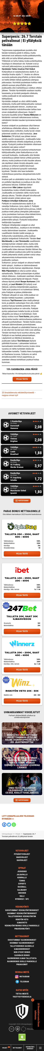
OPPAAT (22, 868)
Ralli (22, 896)
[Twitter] (9, 824)
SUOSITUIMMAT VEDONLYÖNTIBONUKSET (22, 910)
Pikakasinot (22, 964)
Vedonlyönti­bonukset (30, 1048)
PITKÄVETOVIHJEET (22, 854)
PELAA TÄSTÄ (22, 379)
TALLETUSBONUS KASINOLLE (22, 946)
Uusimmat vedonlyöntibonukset (22, 913)
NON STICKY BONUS (22, 952)
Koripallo (22, 877)
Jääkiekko (22, 871)
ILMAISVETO (22, 922)
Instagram (24, 976)
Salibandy (22, 890)
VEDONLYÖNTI (22, 906)
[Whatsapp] (14, 824)
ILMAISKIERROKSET (22, 949)
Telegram (24, 981)
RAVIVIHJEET (22, 860)
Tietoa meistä (22, 994)
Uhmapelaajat (7, 834)
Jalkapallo (22, 874)
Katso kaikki (23, 501)
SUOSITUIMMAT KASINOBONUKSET (22, 940)
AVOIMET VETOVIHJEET (22, 413)
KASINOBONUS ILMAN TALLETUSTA (22, 958)
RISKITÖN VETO (22, 919)
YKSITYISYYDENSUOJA (22, 997)
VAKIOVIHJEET (22, 857)
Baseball (22, 887)
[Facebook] (4, 824)
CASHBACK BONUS (22, 955)
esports (22, 884)
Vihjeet (6, 1048)
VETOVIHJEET (22, 850)
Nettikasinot (17, 1048)
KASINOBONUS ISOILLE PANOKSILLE (22, 961)
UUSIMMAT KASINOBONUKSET (22, 943)
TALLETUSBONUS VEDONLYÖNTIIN (22, 916)
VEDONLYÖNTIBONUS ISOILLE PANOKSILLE (22, 925)
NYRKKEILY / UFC (22, 899)
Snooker (22, 893)
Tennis (22, 881)
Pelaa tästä (22, 554)
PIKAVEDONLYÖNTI (22, 929)
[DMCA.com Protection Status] (22, 1037)
